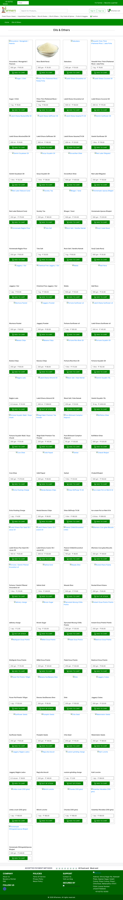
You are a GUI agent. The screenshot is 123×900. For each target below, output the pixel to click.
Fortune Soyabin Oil (98, 361)
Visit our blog (68, 879)
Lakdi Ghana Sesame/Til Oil (74, 136)
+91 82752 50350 (8, 3)
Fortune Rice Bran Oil (71, 361)
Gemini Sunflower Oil (99, 136)
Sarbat (66, 473)
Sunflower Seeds (15, 735)
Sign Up (101, 11)
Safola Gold (41, 585)
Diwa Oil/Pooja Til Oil (71, 510)
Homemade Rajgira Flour (18, 249)
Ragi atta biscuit (42, 772)
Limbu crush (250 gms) (17, 810)
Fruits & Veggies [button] (82, 16)
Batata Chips (14, 361)
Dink (65, 697)
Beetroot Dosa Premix (99, 660)
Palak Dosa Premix (71, 660)
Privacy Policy (38, 879)
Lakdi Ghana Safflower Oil (46, 136)
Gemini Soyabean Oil (16, 174)
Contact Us (67, 877)
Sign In (92, 11)
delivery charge (14, 623)
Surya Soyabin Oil (43, 174)
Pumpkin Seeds (42, 735)
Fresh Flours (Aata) (9, 16)
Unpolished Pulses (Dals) (27, 16)
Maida (66, 286)
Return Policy (38, 881)
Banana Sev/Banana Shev (46, 697)
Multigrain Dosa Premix (17, 660)
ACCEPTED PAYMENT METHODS (39, 868)
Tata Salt (40, 249)
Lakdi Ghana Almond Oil (45, 398)
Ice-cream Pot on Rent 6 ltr (101, 510)
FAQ (4, 881)
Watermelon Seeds (98, 735)
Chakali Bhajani (97, 473)
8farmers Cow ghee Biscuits (101, 548)
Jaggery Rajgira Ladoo (17, 772)
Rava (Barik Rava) (43, 61)
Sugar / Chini (14, 99)
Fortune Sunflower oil (72, 323)
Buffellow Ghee (97, 436)
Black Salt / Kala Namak (72, 398)
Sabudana (67, 61)
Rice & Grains (42, 16)
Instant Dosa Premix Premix (101, 623)
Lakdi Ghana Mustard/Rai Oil (19, 136)
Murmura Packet (15, 323)
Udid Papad (41, 473)
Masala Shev (68, 585)
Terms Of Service (39, 877)
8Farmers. (57, 897)
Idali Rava (94, 286)
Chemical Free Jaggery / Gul (47, 286)
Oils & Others (54, 16)
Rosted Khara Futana (99, 585)
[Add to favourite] (30, 72)
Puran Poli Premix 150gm (18, 697)
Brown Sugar (41, 623)
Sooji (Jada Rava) (97, 249)
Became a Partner (9, 879)
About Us (6, 877)
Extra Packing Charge (17, 510)
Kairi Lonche (96, 772)
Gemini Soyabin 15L (98, 398)
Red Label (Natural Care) (18, 211)
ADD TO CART (19, 73)
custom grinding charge (73, 772)
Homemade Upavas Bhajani (101, 211)
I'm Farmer (98, 3)
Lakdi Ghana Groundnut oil (74, 99)
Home (6, 22)
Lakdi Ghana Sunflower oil (101, 323)
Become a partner (111, 3)
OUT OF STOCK (47, 409)
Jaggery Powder (43, 323)
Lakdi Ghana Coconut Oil (100, 99)
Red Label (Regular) (98, 174)
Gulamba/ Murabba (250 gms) (102, 810)
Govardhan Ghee (70, 174)
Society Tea (41, 211)
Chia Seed (67, 735)
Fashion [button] (95, 16)
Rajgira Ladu (13, 398)
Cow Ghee (13, 473)
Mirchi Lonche (42, 810)
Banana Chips (42, 361)
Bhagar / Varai (69, 211)
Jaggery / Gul (14, 286)
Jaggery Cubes (97, 697)
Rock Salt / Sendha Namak (73, 249)
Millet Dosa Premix (43, 660)
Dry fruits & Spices (67, 16)
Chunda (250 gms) (71, 810)
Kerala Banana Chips (44, 510)
